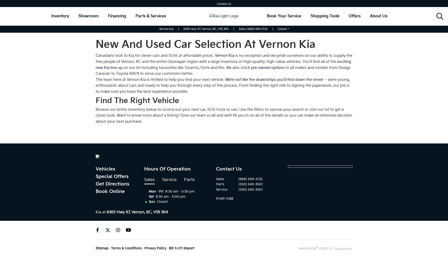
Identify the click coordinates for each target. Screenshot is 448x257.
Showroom (88, 16)
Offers (354, 16)
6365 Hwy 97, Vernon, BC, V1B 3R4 (206, 29)
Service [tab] (169, 179)
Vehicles (105, 169)
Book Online (110, 191)
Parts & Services (151, 16)
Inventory (60, 16)
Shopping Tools (325, 16)
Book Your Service (284, 16)
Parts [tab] (189, 179)
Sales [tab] (149, 179)
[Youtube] (128, 230)
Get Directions (112, 184)
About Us (378, 16)
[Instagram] (118, 230)
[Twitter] (108, 230)
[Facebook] (97, 230)
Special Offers (112, 176)
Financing (117, 16)
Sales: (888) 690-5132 (253, 29)
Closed (282, 29)
